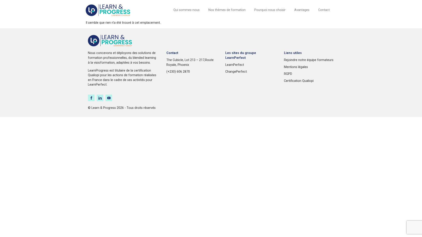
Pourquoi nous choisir (270, 10)
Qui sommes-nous (186, 10)
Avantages (301, 10)
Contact (324, 10)
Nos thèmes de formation (227, 10)
